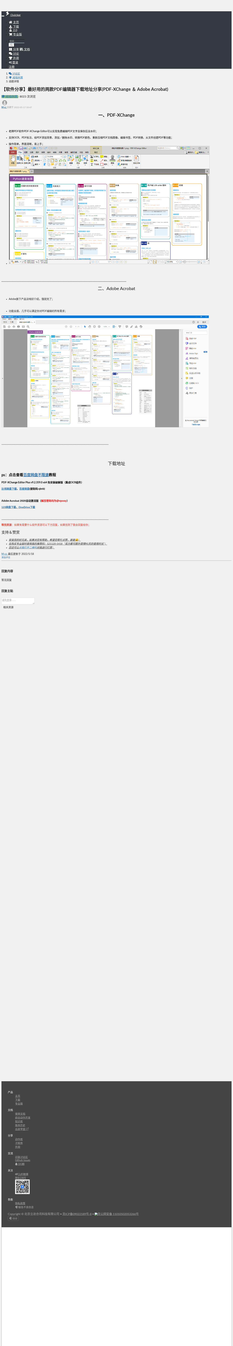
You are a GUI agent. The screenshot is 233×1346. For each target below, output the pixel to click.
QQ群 (21, 1164)
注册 (12, 67)
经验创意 (17, 77)
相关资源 (8, 607)
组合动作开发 (22, 1118)
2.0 (14, 30)
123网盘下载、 (10, 507)
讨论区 (16, 74)
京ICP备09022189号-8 (77, 1214)
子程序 (19, 1143)
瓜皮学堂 (20, 1129)
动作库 (19, 1139)
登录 (15, 62)
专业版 (17, 34)
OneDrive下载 (27, 507)
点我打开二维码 (28, 547)
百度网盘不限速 (36, 475)
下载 (15, 26)
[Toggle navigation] (2, 16)
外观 (17, 1147)
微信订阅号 (20, 1178)
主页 (15, 22)
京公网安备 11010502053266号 (118, 1214)
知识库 (19, 1121)
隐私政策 (20, 1203)
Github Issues (22, 1160)
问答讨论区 (21, 1157)
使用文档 (20, 1114)
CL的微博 (23, 1174)
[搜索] (11, 45)
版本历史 (20, 1125)
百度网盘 (24, 489)
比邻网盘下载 (9, 489)
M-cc (4, 107)
